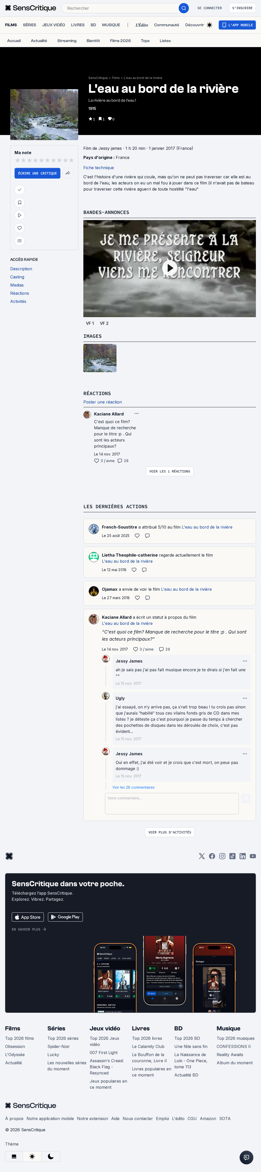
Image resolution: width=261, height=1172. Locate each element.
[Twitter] (202, 858)
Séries (56, 1028)
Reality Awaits (230, 1054)
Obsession (15, 1046)
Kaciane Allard (117, 617)
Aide (115, 1118)
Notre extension (92, 1118)
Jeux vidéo (105, 1028)
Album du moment (235, 1062)
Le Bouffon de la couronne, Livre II (149, 1057)
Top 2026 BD (187, 1038)
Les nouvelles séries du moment (66, 1065)
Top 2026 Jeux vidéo (104, 1041)
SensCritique (98, 78)
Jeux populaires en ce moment (108, 1084)
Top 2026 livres (147, 1038)
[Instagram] (222, 858)
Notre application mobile (50, 1118)
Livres (141, 1028)
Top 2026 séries (63, 1038)
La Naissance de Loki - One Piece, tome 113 (190, 1060)
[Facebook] (212, 858)
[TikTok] (232, 858)
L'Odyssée (15, 1054)
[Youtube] (253, 858)
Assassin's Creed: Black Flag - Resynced (107, 1066)
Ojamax (110, 589)
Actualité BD (186, 1074)
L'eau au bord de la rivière (143, 78)
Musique (228, 1028)
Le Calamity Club (148, 1046)
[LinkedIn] (243, 858)
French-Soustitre (119, 527)
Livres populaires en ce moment (151, 1071)
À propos (14, 1118)
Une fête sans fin (190, 1046)
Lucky (53, 1054)
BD (178, 1028)
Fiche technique (98, 167)
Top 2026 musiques (236, 1038)
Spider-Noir (58, 1046)
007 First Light (104, 1052)
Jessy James (129, 661)
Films (116, 78)
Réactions (97, 393)
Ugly (120, 698)
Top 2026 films (19, 1038)
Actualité (13, 1062)
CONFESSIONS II (234, 1046)
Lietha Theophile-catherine (130, 555)
